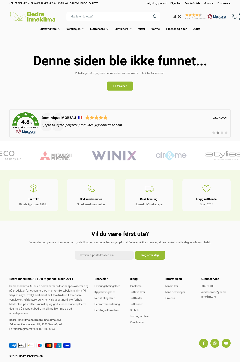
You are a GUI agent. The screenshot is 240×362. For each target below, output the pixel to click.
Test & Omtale (192, 3)
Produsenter (224, 3)
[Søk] (155, 16)
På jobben (175, 3)
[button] (198, 16)
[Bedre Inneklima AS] (53, 155)
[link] (120, 123)
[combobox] (113, 16)
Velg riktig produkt (157, 3)
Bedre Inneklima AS (31, 356)
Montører (209, 3)
